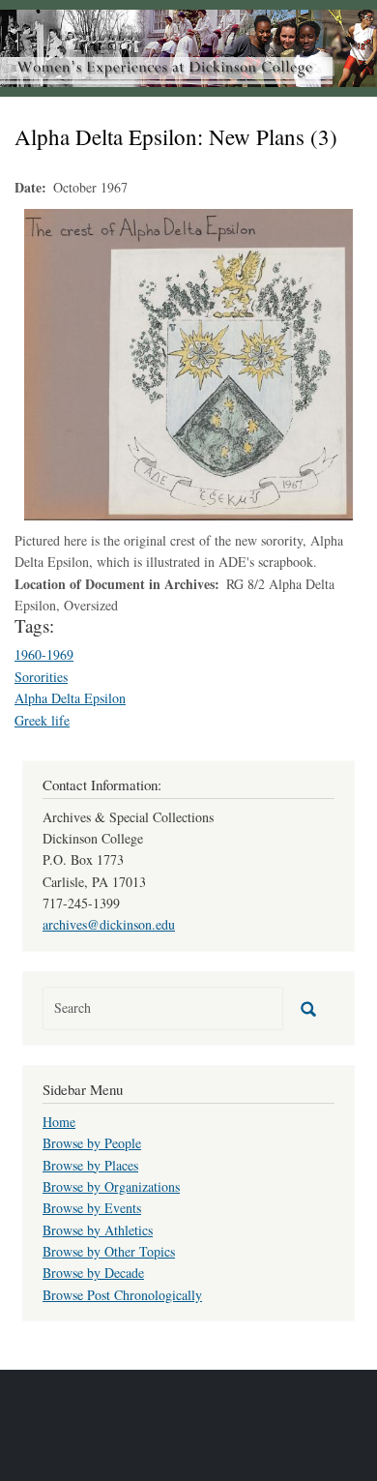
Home (59, 1121)
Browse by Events (92, 1208)
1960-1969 (43, 654)
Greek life (42, 720)
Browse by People (92, 1143)
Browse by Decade (93, 1272)
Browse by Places (90, 1165)
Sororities (41, 676)
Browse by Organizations (111, 1186)
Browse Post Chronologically (122, 1295)
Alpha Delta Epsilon (70, 698)
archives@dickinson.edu (109, 924)
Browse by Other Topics (109, 1251)
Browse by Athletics (98, 1230)
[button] (188, 362)
